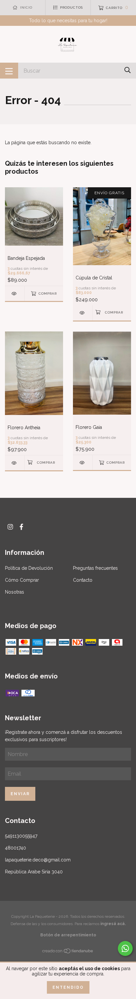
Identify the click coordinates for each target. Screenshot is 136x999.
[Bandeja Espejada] (14, 293)
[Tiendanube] (68, 952)
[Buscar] (127, 70)
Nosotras (14, 592)
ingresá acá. (113, 923)
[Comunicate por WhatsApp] (125, 948)
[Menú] (9, 71)
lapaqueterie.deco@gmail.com (38, 859)
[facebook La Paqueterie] (21, 527)
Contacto (82, 580)
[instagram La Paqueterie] (10, 527)
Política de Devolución (29, 568)
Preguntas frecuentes (95, 568)
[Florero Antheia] (14, 462)
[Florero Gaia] (82, 462)
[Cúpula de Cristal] (82, 312)
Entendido (68, 987)
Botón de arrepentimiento (68, 935)
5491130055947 (21, 836)
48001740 (15, 848)
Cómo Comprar (22, 580)
